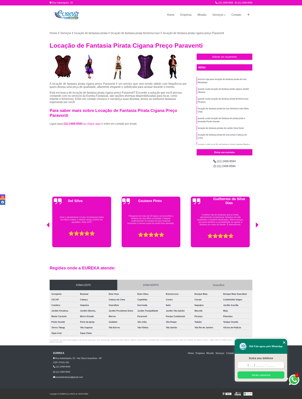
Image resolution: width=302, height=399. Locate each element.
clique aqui (94, 123)
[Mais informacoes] (248, 14)
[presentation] (43, 238)
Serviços (217, 14)
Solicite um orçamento (224, 56)
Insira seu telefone (261, 358)
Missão (201, 14)
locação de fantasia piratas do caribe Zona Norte (221, 128)
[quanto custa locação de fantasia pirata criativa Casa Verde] (63, 67)
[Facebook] (2, 202)
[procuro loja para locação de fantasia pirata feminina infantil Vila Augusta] (90, 67)
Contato (236, 14)
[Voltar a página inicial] (67, 15)
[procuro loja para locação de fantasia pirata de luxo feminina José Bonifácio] (146, 67)
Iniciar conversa (261, 375)
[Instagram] (2, 197)
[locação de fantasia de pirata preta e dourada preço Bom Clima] (118, 67)
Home (170, 14)
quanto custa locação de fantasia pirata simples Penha (224, 144)
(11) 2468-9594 (225, 2)
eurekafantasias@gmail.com (69, 377)
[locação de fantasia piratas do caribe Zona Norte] (173, 67)
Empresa (186, 14)
